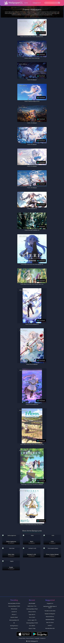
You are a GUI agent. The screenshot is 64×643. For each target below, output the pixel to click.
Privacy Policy (22, 638)
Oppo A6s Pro (32, 614)
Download (42, 32)
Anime (28, 12)
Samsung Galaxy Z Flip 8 (32, 609)
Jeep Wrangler (32, 603)
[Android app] (40, 634)
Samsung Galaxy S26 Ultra (14, 603)
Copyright (37, 638)
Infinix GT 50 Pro (32, 611)
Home (26, 3)
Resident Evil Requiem (50, 613)
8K (14, 623)
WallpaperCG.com (13, 3)
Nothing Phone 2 (14, 625)
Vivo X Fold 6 (32, 617)
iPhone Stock (14, 609)
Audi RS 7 (50, 625)
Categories (36, 3)
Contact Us (42, 638)
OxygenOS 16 (50, 603)
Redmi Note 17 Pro (32, 606)
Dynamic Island (14, 617)
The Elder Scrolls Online (50, 610)
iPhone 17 (14, 614)
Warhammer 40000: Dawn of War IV (50, 607)
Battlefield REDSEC (50, 619)
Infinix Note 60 (14, 628)
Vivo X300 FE (32, 625)
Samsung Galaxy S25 (14, 620)
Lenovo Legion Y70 (32, 620)
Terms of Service (30, 638)
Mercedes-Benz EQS (50, 628)
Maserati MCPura (50, 616)
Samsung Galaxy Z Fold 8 (14, 606)
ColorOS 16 (14, 611)
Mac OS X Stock (50, 622)
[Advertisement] (32, 584)
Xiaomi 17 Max (32, 628)
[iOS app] (24, 634)
